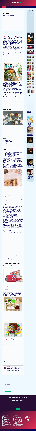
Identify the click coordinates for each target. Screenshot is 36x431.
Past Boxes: (5, 33)
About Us (26, 415)
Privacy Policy (27, 418)
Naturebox (9, 319)
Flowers (28, 101)
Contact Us (26, 416)
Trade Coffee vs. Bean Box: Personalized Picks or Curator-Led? (30, 166)
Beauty (28, 97)
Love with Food (5, 284)
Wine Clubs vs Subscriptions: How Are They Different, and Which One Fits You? (30, 177)
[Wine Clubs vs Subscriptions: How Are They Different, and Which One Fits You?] (30, 171)
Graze (4, 36)
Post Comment (8, 391)
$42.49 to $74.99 (13, 345)
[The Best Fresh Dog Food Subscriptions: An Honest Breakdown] (30, 130)
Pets (27, 109)
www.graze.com (6, 241)
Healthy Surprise (6, 339)
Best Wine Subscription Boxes (17, 420)
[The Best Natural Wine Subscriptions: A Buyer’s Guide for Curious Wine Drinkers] (30, 151)
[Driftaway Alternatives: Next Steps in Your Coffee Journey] (30, 140)
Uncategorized (29, 111)
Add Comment (7, 384)
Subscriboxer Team (10, 366)
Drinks (28, 99)
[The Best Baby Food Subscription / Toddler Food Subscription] (30, 119)
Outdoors (28, 108)
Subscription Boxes (30, 110)
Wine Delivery (29, 112)
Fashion (28, 100)
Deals (28, 98)
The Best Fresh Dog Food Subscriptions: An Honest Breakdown (30, 135)
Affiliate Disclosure (27, 419)
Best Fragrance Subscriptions (6, 421)
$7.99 (12, 284)
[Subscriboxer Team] (5, 367)
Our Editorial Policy (27, 417)
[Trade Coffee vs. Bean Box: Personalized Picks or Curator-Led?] (30, 162)
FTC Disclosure (27, 420)
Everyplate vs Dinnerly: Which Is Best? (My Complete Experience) (17, 422)
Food (15, 15)
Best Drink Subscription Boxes (17, 419)
